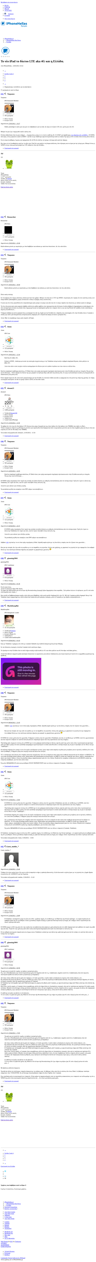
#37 (2, 498)
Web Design (4, 1241)
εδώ (7, 542)
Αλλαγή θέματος (9, 1251)
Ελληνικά (7, 1253)
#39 (2, 606)
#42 (2, 847)
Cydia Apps (8, 1217)
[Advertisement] (48, 201)
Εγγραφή (7, 15)
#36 (2, 441)
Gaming (6, 1222)
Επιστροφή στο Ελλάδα (8, 1166)
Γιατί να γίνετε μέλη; (7, 187)
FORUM (7, 7)
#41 (2, 772)
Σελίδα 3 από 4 (9, 74)
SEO (11, 1241)
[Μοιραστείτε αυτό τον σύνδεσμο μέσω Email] (5, 1176)
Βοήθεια (7, 1255)
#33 (2, 255)
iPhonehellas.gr (9, 1202)
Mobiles (6, 1227)
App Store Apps (9, 1213)
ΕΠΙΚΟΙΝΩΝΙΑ (6, 1246)
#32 (2, 217)
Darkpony (18, 1241)
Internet (6, 1225)
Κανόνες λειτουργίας (10, 1209)
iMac (6, 1236)
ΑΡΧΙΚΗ (4, 1243)
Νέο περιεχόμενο (9, 18)
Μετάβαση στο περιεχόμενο (9, 2)
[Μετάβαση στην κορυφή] (1, 1248)
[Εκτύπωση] (5, 1178)
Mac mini (7, 1235)
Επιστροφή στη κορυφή (11, 148)
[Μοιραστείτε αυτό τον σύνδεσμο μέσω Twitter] (5, 1171)
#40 (2, 693)
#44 (2, 942)
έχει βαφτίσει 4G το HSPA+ (79, 135)
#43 (2, 886)
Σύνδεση (11, 14)
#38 (2, 558)
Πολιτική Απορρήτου (10, 1207)
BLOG (6, 5)
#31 (2, 94)
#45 (2, 1003)
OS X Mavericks (9, 1238)
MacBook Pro (8, 1233)
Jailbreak (7, 1215)
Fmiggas (13, 631)
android (9, 178)
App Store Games (9, 1212)
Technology (8, 1228)
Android (6, 1223)
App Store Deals (9, 1218)
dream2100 (13, 413)
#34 (2, 327)
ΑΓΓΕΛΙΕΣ (8, 10)
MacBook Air (8, 1231)
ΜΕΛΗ (6, 9)
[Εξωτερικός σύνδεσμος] (21, 684)
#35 (2, 388)
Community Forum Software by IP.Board (13, 1258)
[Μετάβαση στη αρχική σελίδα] (14, 27)
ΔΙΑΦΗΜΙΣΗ (5, 1245)
